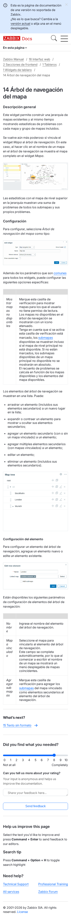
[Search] (54, 38)
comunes (60, 273)
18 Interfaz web (39, 59)
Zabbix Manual (13, 59)
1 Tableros (49, 64)
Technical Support (16, 884)
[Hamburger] (64, 39)
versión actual (20, 23)
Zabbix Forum (48, 892)
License (22, 912)
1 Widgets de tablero (17, 70)
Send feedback (35, 806)
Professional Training (53, 884)
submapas (45, 337)
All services (11, 892)
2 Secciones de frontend (20, 64)
